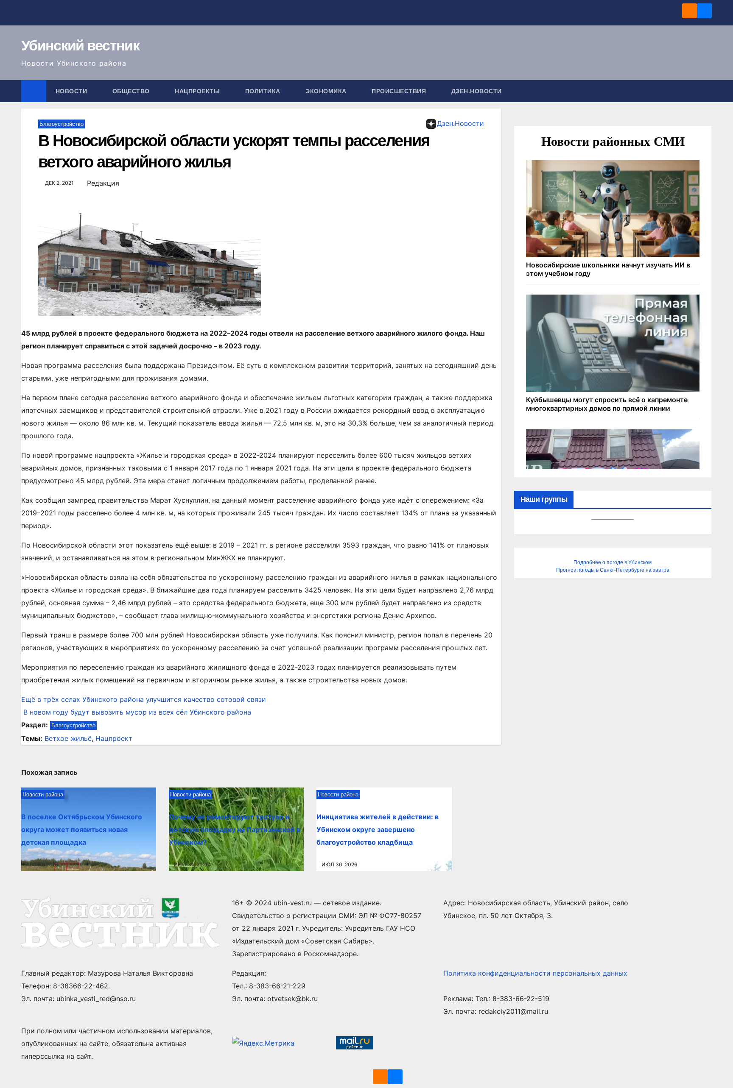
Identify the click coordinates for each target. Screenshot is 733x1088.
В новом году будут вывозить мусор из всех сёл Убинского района (136, 712)
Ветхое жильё (68, 738)
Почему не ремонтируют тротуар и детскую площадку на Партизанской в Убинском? (234, 829)
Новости (72, 91)
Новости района (42, 794)
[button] (705, 91)
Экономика (326, 91)
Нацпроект (113, 738)
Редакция (103, 183)
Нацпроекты (198, 91)
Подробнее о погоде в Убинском (613, 562)
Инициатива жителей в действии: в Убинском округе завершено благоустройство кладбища (377, 829)
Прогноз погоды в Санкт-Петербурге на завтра (612, 570)
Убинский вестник (80, 45)
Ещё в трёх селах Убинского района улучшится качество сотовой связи (143, 699)
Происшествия (400, 91)
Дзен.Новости (476, 91)
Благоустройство (61, 124)
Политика (264, 91)
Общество (132, 91)
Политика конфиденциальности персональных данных (535, 973)
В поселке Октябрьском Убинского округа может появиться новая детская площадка (81, 829)
